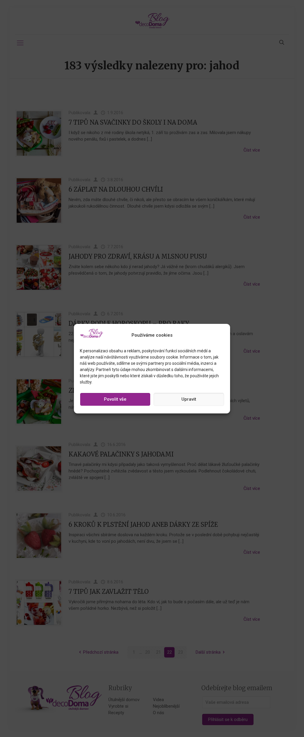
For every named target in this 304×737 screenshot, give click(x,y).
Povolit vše (115, 399)
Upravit (188, 399)
